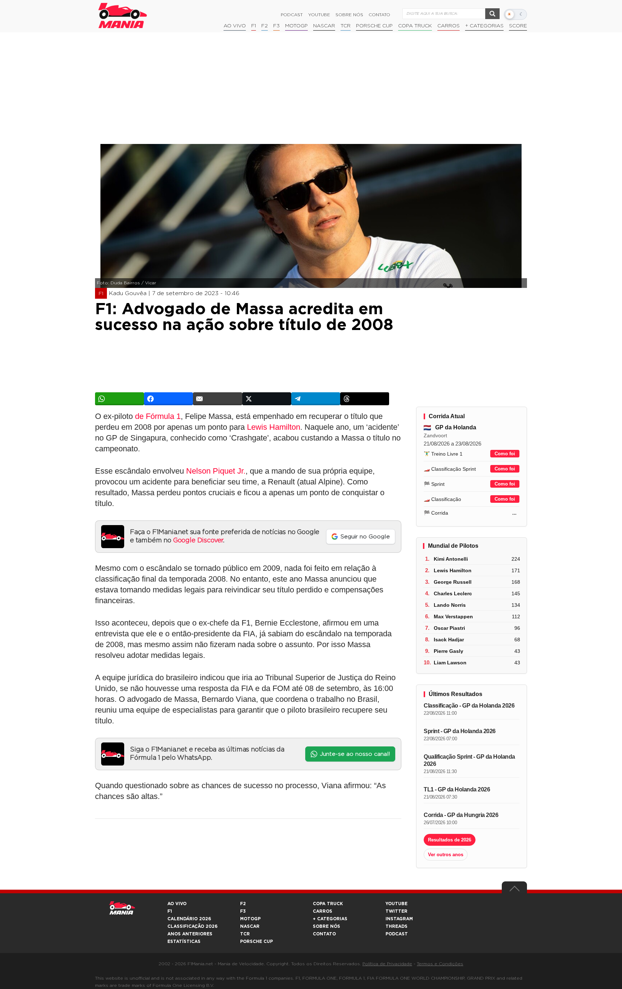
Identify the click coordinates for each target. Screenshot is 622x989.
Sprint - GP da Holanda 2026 (460, 731)
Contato (379, 15)
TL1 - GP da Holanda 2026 (457, 789)
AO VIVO (176, 904)
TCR (346, 25)
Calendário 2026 (189, 919)
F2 (264, 25)
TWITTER (396, 911)
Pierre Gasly (448, 651)
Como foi (505, 453)
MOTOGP (250, 919)
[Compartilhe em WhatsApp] (119, 398)
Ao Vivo (235, 25)
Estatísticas (183, 941)
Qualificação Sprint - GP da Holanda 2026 (469, 760)
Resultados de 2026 (449, 840)
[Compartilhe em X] (266, 398)
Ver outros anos (445, 854)
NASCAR (324, 25)
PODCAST (397, 934)
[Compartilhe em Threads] (364, 398)
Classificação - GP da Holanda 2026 (469, 706)
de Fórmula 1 (158, 416)
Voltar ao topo (514, 890)
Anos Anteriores (189, 934)
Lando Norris (450, 605)
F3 (276, 25)
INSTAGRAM (399, 919)
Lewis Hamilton (273, 427)
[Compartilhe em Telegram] (315, 398)
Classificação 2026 (192, 926)
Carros (448, 25)
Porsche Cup (374, 25)
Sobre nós (349, 15)
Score (518, 25)
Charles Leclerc (453, 593)
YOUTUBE (396, 904)
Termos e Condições (440, 964)
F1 (253, 25)
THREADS (396, 926)
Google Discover (198, 540)
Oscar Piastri (449, 628)
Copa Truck (415, 25)
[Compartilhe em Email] (217, 398)
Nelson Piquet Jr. (215, 470)
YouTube (319, 15)
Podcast (292, 15)
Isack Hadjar (449, 639)
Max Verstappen (453, 616)
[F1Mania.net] (122, 15)
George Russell (453, 582)
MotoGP (296, 25)
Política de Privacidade (387, 964)
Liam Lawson (450, 662)
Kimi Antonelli (451, 559)
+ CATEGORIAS (484, 25)
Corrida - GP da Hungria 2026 (461, 815)
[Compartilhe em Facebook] (168, 398)
